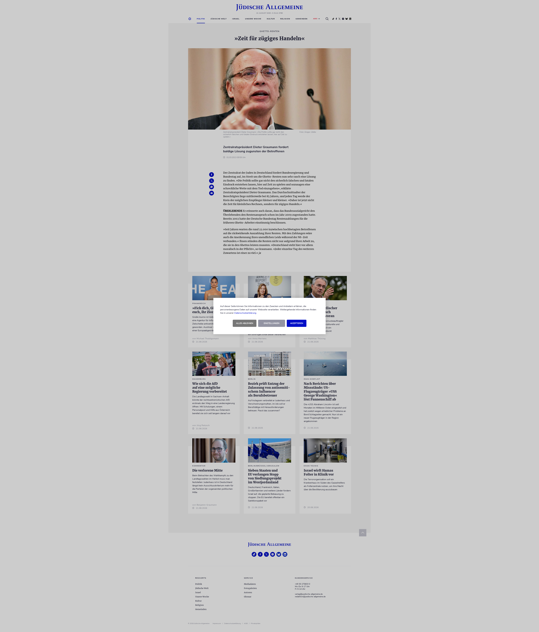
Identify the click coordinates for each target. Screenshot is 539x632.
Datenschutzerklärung (245, 313)
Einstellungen (271, 323)
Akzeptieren (296, 323)
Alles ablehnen (244, 323)
